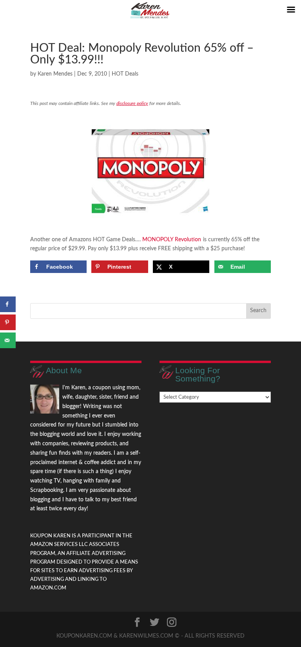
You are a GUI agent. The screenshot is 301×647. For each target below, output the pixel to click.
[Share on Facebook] (8, 304)
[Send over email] (8, 340)
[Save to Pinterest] (8, 322)
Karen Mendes (55, 74)
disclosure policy (132, 103)
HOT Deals (125, 74)
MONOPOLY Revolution (171, 239)
